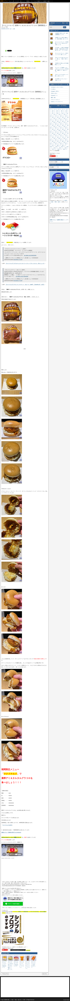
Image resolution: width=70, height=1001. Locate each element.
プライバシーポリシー (55, 99)
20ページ (58, 110)
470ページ (60, 126)
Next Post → (45, 973)
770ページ (64, 137)
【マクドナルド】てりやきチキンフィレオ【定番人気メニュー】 (16, 963)
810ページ (65, 138)
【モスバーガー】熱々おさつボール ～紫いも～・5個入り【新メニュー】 (61, 59)
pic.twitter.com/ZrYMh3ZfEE (22, 276)
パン (12, 28)
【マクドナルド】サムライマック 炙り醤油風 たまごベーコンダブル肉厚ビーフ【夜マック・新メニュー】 (10, 965)
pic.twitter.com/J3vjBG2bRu (30, 255)
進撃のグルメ (4, 1)
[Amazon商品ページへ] (13, 944)
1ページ (51, 109)
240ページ (55, 118)
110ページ (63, 113)
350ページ (55, 122)
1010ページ (57, 146)
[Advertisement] (24, 39)
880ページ (64, 141)
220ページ (64, 117)
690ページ (60, 134)
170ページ (57, 116)
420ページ (54, 125)
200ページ (54, 117)
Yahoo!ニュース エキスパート (57, 101)
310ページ (54, 121)
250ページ (60, 118)
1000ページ (52, 146)
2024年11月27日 (6, 28)
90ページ (53, 113)
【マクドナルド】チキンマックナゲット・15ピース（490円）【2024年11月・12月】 (25, 284)
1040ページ (55, 147)
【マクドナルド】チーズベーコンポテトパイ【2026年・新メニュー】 (33, 964)
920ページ (65, 142)
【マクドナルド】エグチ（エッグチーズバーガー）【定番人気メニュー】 (4, 964)
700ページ (65, 134)
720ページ (57, 135)
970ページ (54, 145)
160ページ (52, 116)
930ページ (52, 143)
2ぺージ (55, 109)
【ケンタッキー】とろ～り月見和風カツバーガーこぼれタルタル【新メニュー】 (61, 43)
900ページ (55, 142)
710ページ (52, 135)
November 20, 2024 (17, 280)
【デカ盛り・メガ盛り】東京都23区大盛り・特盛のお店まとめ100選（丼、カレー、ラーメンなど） (61, 49)
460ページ (55, 126)
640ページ (54, 133)
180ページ (62, 116)
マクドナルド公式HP (7, 825)
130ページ (55, 114)
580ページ (60, 130)
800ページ (60, 138)
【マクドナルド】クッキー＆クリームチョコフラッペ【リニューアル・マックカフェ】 (27, 965)
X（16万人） (53, 89)
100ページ (58, 113)
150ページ (65, 114)
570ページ (55, 130)
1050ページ (61, 147)
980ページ (59, 145)
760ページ (59, 137)
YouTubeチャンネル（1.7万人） (57, 87)
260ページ (65, 118)
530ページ (54, 129)
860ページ (54, 141)
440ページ (64, 125)
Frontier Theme (66, 999)
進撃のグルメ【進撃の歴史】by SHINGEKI (11, 832)
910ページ (60, 142)
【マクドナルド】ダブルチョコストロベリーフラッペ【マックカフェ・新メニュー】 (25, 263)
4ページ (63, 109)
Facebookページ (54, 95)
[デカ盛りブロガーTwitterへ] (58, 188)
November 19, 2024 (17, 259)
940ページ (57, 143)
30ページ (62, 110)
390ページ (57, 124)
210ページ (59, 117)
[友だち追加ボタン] (13, 906)
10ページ (53, 110)
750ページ (54, 137)
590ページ (65, 130)
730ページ (62, 135)
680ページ (55, 134)
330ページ (64, 121)
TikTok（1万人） (54, 93)
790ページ (55, 138)
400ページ (62, 124)
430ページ (59, 125)
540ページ (59, 129)
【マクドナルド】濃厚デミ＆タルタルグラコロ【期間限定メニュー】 (24, 26)
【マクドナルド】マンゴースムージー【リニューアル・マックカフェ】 (21, 964)
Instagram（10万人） (55, 91)
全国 (14, 28)
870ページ (59, 141)
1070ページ (54, 149)
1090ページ (65, 149)
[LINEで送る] (6, 50)
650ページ (59, 133)
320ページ (59, 121)
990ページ (64, 145)
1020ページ (63, 146)
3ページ (59, 109)
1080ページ (59, 149)
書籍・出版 (53, 97)
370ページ (65, 122)
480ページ (65, 126)
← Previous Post (4, 973)
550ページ (64, 129)
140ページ (60, 114)
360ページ (60, 122)
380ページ (52, 124)
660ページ (64, 133)
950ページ (62, 143)
